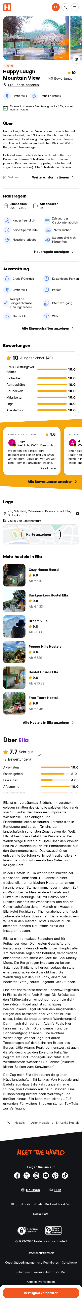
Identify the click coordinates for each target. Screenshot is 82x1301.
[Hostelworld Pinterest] (55, 1175)
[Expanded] (9, 1123)
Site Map (60, 1272)
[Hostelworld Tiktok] (65, 1175)
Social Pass (41, 1214)
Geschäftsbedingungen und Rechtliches (32, 1262)
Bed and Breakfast (58, 1204)
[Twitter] (26, 1175)
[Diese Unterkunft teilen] (76, 59)
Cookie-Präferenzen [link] (41, 1281)
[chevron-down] (39, 755)
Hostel (9, 65)
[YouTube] (46, 1175)
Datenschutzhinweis (41, 1253)
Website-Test (42, 1272)
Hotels (38, 1204)
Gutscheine (69, 1262)
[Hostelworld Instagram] (36, 1175)
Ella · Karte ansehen (23, 85)
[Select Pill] (56, 7)
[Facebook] (17, 1175)
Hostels (26, 1204)
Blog (14, 1204)
